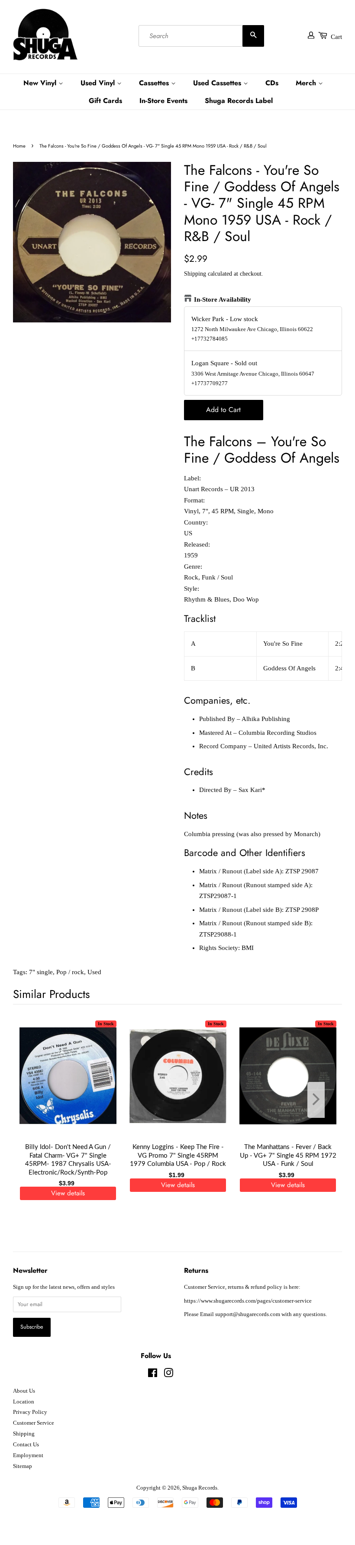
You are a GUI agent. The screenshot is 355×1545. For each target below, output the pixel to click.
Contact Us (26, 1445)
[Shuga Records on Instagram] (168, 1375)
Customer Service (33, 1423)
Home (19, 145)
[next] (321, 1100)
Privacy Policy (30, 1412)
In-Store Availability (222, 299)
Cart (336, 36)
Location (23, 1402)
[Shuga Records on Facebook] (153, 1375)
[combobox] (201, 36)
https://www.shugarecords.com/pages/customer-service (248, 1301)
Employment (28, 1455)
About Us (24, 1391)
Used (94, 972)
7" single (41, 972)
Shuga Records (199, 1488)
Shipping (195, 273)
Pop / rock (70, 972)
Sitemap (22, 1466)
